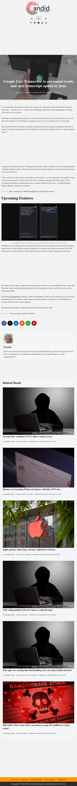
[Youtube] (38, 22)
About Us (14, 779)
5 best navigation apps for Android (21, 313)
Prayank (20, 92)
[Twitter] (34, 22)
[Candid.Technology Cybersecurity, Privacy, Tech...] (38, 8)
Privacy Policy (50, 779)
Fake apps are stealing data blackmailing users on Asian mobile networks (37, 670)
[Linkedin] (42, 22)
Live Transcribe (13, 296)
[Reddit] (22, 323)
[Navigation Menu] (38, 18)
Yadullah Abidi (9, 441)
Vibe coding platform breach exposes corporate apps (28, 609)
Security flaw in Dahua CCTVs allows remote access (27, 436)
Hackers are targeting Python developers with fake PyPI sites (31, 489)
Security (24, 441)
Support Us (62, 779)
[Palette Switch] (32, 18)
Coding (18, 494)
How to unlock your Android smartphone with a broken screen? (31, 191)
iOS (23, 554)
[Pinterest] (34, 323)
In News (18, 441)
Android (18, 675)
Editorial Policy (36, 779)
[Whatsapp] (28, 323)
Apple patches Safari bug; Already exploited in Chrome (29, 549)
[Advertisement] (38, 40)
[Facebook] (30, 22)
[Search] (45, 18)
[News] (46, 22)
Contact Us (24, 779)
